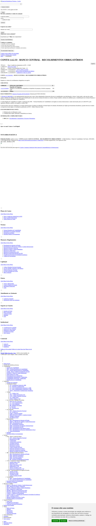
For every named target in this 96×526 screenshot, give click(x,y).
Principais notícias (8, 522)
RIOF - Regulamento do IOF (16, 427)
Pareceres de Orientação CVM (17, 469)
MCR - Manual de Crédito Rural (14, 489)
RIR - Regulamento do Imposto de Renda (19, 420)
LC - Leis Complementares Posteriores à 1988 (20, 389)
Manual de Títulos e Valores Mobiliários (13, 249)
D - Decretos (13, 406)
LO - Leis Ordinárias (15, 404)
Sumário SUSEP (14, 471)
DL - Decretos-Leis (14, 408)
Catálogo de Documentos (10, 256)
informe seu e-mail (5, 29)
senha (2, 18)
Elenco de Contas (12, 66)
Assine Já (6, 344)
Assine (5, 7)
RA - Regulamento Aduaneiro (17, 424)
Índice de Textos (10, 508)
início (2, 56)
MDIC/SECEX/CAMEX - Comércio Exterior (20, 415)
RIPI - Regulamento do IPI (16, 423)
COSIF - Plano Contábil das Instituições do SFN (18, 371)
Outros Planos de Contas (9, 219)
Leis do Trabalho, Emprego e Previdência (13, 268)
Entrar (2, 12)
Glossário (6, 516)
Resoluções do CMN (15, 439)
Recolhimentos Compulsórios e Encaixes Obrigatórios (22, 118)
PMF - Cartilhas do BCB (12, 496)
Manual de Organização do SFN (11, 252)
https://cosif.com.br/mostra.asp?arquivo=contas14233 (31, 140)
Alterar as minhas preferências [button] (76, 520)
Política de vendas (16, 349)
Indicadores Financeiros (9, 286)
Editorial (9, 509)
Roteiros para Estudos (9, 505)
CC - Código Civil (14, 393)
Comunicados (13, 440)
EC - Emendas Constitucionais (17, 386)
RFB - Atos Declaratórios (16, 458)
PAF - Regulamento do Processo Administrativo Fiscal (22, 429)
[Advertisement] (7, 173)
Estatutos (9, 432)
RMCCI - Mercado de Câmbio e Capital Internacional (22, 421)
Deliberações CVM (14, 466)
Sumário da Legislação (12, 382)
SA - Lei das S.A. (14, 412)
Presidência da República (13, 502)
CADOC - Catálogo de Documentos (15, 493)
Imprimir (93, 63)
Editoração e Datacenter (9, 330)
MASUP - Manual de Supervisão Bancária (17, 491)
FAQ (5, 316)
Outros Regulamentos (15, 431)
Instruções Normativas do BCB (17, 448)
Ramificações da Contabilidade (14, 379)
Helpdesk (6, 315)
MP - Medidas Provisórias (16, 405)
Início (5, 521)
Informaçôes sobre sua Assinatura (11, 300)
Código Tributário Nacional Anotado (12, 267)
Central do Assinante (8, 298)
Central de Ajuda (8, 313)
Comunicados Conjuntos (15, 442)
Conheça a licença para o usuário (8, 54)
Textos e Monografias (9, 283)
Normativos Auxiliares (9, 233)
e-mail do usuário (5, 16)
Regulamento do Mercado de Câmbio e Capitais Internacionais (18, 246)
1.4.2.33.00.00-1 (9, 75)
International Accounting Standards (12, 231)
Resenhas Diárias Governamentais (12, 234)
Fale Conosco (7, 333)
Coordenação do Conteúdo (10, 327)
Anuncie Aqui (7, 345)
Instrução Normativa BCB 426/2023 (21, 94)
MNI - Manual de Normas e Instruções (16, 486)
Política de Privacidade (6, 349)
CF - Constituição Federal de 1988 (18, 385)
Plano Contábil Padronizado (10, 217)
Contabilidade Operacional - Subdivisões (16, 378)
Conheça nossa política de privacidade (10, 53)
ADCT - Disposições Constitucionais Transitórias (21, 390)
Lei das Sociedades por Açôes (11, 271)
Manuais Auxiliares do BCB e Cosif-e (19, 451)
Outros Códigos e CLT (15, 398)
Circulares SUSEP (14, 474)
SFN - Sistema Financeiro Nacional (18, 411)
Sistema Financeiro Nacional (10, 269)
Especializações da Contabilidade (14, 375)
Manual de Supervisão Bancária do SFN (13, 253)
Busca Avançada (7, 312)
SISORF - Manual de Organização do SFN (17, 490)
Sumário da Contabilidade (13, 367)
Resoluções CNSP (14, 473)
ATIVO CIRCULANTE (22, 69)
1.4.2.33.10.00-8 (5, 88)
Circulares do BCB (14, 443)
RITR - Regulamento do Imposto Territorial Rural (21, 425)
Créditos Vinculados (24, 72)
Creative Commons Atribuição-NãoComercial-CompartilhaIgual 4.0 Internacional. (39, 147)
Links (5, 287)
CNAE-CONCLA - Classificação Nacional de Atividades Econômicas (23, 494)
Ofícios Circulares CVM (15, 467)
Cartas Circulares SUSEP (16, 475)
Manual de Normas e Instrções (11, 248)
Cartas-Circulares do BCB (16, 447)
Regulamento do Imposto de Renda (12, 245)
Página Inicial (7, 363)
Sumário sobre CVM (15, 462)
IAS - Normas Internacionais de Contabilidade (17, 370)
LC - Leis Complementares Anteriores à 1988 (20, 388)
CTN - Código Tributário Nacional (18, 396)
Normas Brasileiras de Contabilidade (12, 230)
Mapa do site (29, 349)
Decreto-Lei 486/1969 (7, 96)
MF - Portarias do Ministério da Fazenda (19, 459)
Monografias (10, 510)
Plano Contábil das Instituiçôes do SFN (13, 216)
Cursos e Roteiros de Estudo (10, 285)
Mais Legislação (7, 272)
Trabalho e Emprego (14, 416)
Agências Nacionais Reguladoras (14, 504)
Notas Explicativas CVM (16, 464)
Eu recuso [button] (63, 520)
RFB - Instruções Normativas (16, 455)
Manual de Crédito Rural (9, 250)
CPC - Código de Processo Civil (17, 394)
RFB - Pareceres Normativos (16, 456)
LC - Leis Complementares (16, 402)
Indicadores (6, 524)
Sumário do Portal (8, 311)
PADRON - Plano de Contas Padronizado (17, 373)
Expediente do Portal (9, 331)
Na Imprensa (10, 512)
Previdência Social (14, 417)
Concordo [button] (55, 520)
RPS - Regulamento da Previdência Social (20, 428)
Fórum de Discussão (11, 513)
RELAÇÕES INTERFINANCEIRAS (25, 71)
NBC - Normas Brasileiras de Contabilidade (17, 369)
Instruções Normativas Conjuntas (17, 450)
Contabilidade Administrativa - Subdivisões (17, 377)
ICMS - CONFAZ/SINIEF (16, 413)
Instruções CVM (13, 463)
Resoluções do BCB (14, 444)
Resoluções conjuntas (15, 446)
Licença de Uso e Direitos (10, 329)
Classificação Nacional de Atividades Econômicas (15, 254)
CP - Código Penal (14, 397)
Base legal (23, 349)
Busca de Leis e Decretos (16, 401)
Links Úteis (9, 501)
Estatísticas (6, 346)
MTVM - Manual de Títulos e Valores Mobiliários (18, 487)
